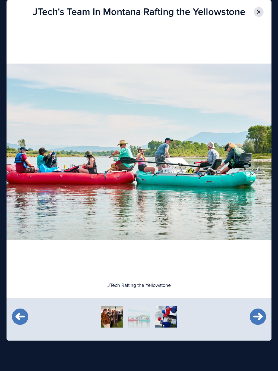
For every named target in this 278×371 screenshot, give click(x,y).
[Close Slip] (259, 12)
